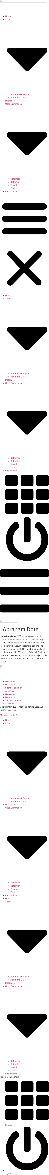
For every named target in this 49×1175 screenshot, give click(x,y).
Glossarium (10, 681)
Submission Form (13, 687)
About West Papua (19, 94)
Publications (11, 191)
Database (10, 100)
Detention (15, 182)
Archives (9, 691)
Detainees (15, 178)
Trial (12, 188)
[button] (24, 243)
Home (8, 16)
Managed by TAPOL (10, 715)
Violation (14, 185)
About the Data (18, 97)
